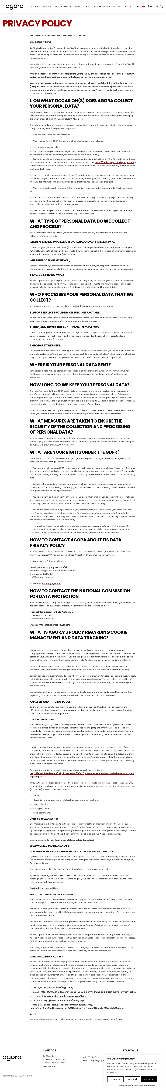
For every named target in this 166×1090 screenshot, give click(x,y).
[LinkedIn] (157, 6)
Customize (115, 1079)
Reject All (132, 1079)
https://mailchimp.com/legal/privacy (114, 162)
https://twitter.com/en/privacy (56, 987)
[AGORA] (14, 6)
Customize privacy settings (44, 888)
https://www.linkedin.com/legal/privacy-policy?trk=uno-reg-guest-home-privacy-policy (88, 992)
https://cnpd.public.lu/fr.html (54, 624)
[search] (161, 6)
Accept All (149, 1079)
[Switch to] (138, 6)
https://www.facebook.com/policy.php (63, 1000)
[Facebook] (148, 6)
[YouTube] (151, 6)
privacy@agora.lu (51, 583)
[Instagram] (154, 6)
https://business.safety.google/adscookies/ (70, 840)
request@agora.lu (99, 1060)
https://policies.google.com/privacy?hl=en (64, 996)
